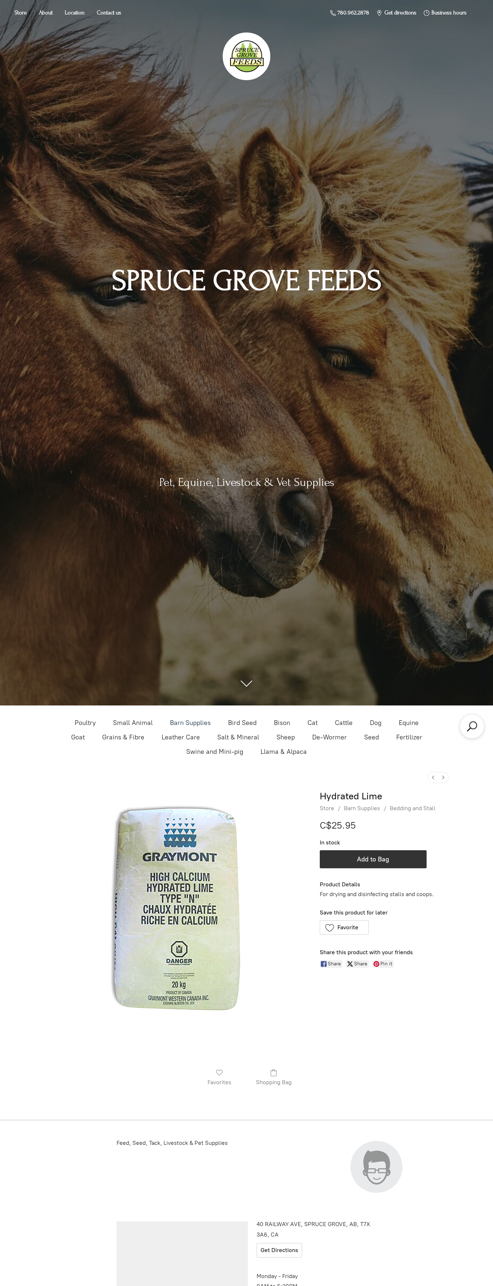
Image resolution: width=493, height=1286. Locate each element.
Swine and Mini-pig (214, 752)
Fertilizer (409, 737)
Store (20, 12)
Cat (312, 723)
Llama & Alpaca (284, 752)
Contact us (109, 12)
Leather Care (181, 737)
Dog (375, 723)
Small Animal (133, 723)
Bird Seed (242, 723)
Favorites (219, 1082)
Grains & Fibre (123, 737)
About (46, 12)
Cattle (344, 723)
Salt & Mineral (238, 737)
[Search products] (472, 726)
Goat (78, 737)
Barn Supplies (190, 723)
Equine (409, 723)
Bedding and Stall (413, 808)
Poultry (85, 723)
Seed (371, 737)
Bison (282, 723)
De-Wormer (329, 737)
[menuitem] (433, 777)
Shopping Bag (274, 1082)
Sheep (285, 737)
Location (74, 12)
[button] (344, 927)
